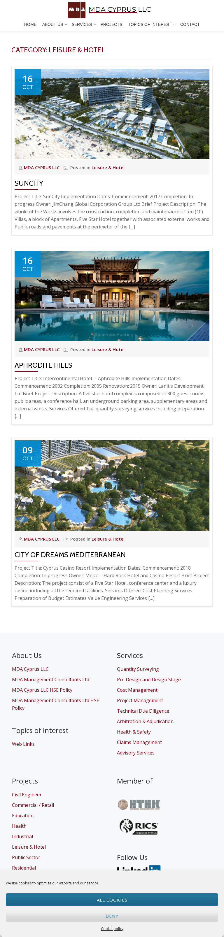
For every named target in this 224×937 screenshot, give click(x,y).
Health (19, 826)
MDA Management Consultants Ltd (50, 679)
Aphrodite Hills (43, 365)
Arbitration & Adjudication (145, 721)
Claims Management (139, 742)
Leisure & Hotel (108, 167)
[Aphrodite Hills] (112, 295)
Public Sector (26, 857)
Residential (24, 868)
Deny (112, 916)
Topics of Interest (150, 24)
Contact (190, 24)
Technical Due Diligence (143, 711)
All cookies (112, 900)
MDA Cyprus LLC (30, 669)
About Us (52, 24)
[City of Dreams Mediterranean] (112, 485)
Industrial (22, 836)
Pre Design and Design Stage (149, 679)
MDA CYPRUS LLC (42, 167)
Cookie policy (112, 928)
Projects (111, 24)
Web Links (23, 744)
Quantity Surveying (138, 669)
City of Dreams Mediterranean (70, 554)
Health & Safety (134, 732)
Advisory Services (136, 753)
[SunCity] (112, 114)
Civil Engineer (27, 794)
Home (30, 24)
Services (82, 24)
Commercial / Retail (33, 805)
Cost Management (137, 690)
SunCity (29, 183)
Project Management (140, 700)
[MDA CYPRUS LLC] (112, 10)
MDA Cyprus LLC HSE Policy (42, 690)
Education (23, 815)
